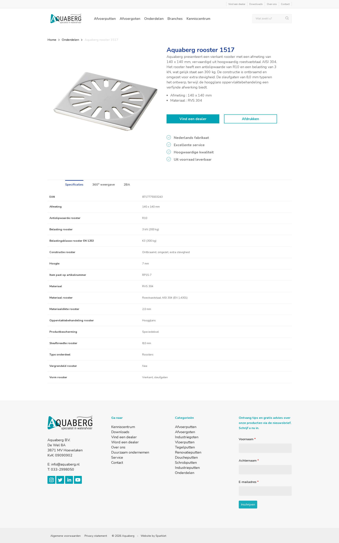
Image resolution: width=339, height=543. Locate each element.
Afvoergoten (185, 432)
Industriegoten (186, 437)
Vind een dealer (193, 119)
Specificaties (74, 184)
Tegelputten (185, 447)
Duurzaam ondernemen (130, 452)
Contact (117, 462)
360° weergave (103, 184)
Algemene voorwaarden (65, 536)
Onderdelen (70, 39)
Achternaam (249, 460)
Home (51, 39)
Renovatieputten (188, 452)
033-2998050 (62, 469)
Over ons (118, 447)
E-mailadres (249, 482)
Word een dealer (125, 442)
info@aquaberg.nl (65, 464)
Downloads (120, 432)
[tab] (76, 183)
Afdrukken (250, 119)
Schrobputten (186, 462)
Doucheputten (186, 457)
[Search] (288, 18)
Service (117, 457)
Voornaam (247, 439)
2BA (127, 184)
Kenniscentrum (123, 427)
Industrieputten (187, 467)
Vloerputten (184, 442)
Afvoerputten (185, 427)
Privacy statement (96, 536)
